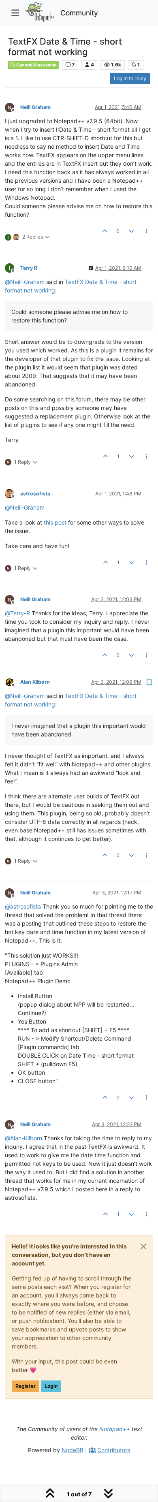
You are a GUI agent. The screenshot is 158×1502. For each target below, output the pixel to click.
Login (51, 1386)
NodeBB (72, 1450)
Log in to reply (130, 78)
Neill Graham (35, 107)
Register (25, 1386)
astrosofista (35, 494)
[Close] (143, 1246)
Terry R (28, 268)
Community (79, 13)
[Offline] (12, 106)
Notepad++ (114, 1428)
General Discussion (36, 65)
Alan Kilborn (35, 682)
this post (55, 522)
